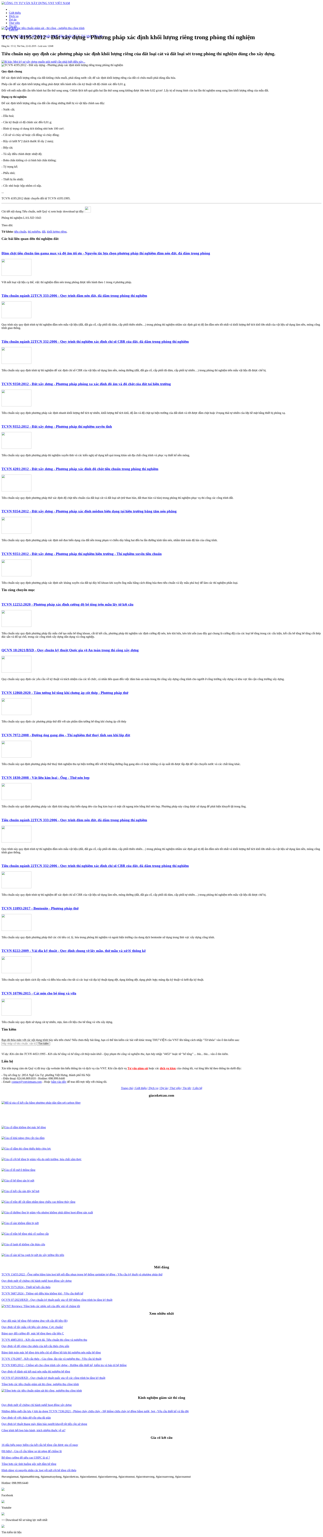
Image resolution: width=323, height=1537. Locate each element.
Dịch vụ (14, 16)
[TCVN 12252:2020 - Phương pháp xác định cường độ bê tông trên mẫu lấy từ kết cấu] (16, 625)
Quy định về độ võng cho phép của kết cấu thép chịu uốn (35, 1346)
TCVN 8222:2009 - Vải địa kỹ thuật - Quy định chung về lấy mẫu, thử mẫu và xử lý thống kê (73, 951)
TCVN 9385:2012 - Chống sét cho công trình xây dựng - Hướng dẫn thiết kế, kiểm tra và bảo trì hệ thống (64, 1365)
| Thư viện (175, 1088)
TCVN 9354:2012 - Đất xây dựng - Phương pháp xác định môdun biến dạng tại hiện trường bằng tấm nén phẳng (89, 511)
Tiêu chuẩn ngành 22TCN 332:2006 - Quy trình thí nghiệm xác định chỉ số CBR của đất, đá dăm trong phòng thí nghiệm (95, 342)
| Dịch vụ (152, 1088)
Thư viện (14, 22)
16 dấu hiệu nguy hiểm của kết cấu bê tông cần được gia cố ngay (39, 1444)
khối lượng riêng (57, 231)
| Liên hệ (197, 1088)
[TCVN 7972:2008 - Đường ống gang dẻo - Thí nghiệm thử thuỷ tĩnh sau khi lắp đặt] (16, 756)
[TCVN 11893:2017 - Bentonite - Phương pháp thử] (16, 929)
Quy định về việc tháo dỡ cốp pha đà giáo (26, 1417)
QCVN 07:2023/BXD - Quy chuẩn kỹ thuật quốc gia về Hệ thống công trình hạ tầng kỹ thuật (56, 1299)
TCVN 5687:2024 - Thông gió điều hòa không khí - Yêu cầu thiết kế (42, 1293)
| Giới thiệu (140, 1088)
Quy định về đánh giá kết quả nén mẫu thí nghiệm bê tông (35, 1371)
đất (43, 231)
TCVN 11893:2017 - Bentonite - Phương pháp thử (40, 908)
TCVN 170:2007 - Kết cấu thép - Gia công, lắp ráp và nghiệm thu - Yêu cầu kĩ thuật (51, 1358)
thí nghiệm (34, 231)
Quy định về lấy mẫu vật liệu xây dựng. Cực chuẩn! (32, 1327)
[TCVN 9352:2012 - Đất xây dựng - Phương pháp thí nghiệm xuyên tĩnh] (16, 447)
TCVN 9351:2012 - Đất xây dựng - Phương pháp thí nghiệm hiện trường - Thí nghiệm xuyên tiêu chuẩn (81, 554)
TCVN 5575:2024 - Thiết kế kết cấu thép (25, 1287)
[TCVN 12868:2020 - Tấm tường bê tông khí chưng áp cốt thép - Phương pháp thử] (16, 714)
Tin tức (13, 26)
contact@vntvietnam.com (27, 1081)
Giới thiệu (15, 12)
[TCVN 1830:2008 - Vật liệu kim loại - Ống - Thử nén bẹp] (16, 799)
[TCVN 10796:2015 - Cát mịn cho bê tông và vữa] (16, 1014)
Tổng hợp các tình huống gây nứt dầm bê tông (28, 1463)
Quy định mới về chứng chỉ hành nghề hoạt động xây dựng (36, 1280)
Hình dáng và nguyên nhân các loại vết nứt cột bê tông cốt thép (38, 1470)
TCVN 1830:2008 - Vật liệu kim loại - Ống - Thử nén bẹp (45, 778)
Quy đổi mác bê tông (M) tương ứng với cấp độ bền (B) (34, 1320)
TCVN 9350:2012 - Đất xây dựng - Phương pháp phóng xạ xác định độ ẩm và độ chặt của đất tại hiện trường (86, 384)
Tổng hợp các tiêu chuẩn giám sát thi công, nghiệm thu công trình (40, 1384)
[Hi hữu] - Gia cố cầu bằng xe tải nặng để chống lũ (31, 1451)
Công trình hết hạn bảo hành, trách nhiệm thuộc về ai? (33, 1430)
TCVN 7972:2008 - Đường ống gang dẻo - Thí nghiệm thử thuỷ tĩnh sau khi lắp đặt (65, 735)
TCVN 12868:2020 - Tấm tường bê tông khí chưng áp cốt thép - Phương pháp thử (64, 693)
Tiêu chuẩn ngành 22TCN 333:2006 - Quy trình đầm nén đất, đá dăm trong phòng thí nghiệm (74, 296)
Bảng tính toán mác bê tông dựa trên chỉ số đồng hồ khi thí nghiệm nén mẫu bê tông (51, 1352)
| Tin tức (186, 1088)
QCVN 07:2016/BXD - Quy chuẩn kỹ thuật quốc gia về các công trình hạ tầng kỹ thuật (53, 1377)
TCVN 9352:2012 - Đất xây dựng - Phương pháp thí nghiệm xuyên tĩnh (56, 426)
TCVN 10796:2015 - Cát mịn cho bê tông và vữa (38, 993)
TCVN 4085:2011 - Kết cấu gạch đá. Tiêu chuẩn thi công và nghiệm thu (44, 1339)
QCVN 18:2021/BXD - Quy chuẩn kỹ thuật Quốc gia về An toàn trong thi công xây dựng (70, 650)
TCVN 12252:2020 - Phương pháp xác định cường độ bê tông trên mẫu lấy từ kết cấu (67, 604)
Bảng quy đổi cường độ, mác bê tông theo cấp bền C (32, 1333)
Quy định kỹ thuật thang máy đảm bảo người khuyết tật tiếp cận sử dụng (44, 1424)
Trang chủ (127, 1088)
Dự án (12, 19)
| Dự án (163, 1088)
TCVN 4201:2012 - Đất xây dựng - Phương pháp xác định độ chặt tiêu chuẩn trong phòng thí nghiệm (79, 469)
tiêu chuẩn (20, 231)
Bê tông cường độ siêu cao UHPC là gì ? (25, 1457)
